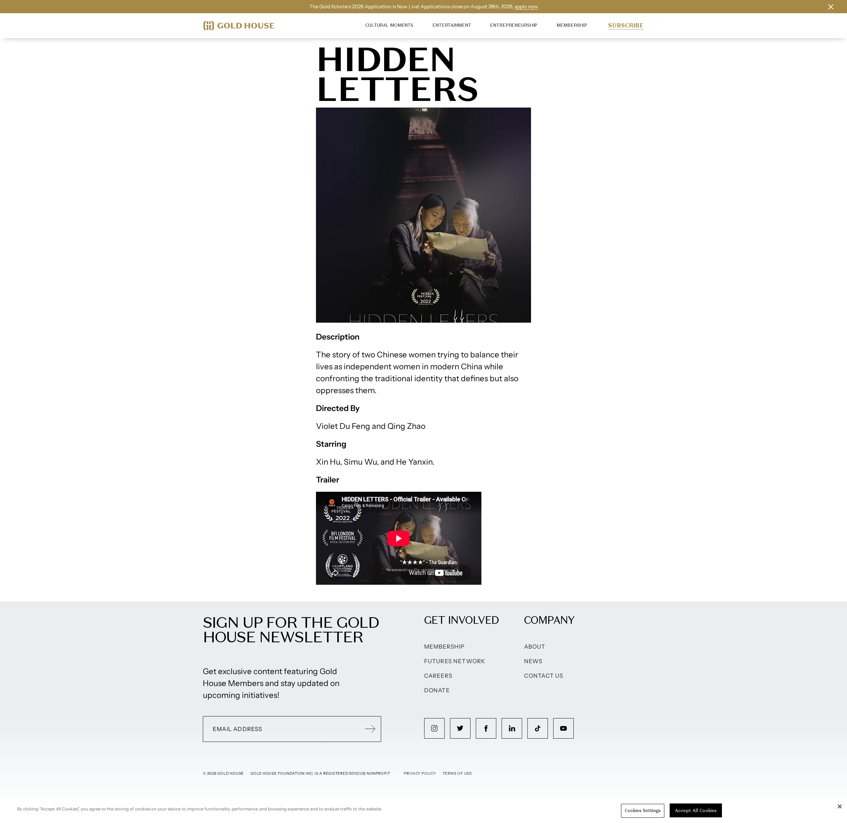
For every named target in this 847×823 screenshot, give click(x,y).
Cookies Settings (643, 810)
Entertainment (451, 25)
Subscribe (626, 25)
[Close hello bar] (831, 6)
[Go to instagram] (434, 728)
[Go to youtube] (563, 728)
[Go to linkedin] (512, 728)
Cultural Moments (389, 25)
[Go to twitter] (460, 728)
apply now (526, 6)
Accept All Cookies (696, 810)
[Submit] (370, 729)
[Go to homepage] (238, 25)
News (533, 661)
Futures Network (455, 661)
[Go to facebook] (486, 728)
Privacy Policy (420, 773)
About (535, 646)
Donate (437, 690)
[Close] (839, 806)
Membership (572, 25)
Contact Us (543, 675)
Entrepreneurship (513, 25)
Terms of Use (457, 773)
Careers (438, 675)
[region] (423, 811)
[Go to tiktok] (537, 728)
